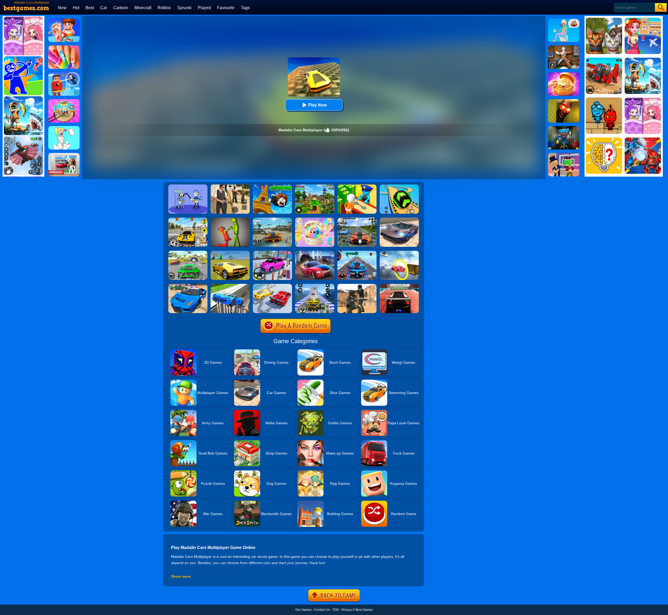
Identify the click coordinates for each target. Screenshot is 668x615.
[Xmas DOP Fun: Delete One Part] (64, 128)
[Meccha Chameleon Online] (563, 47)
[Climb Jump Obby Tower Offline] (272, 186)
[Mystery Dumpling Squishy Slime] (64, 101)
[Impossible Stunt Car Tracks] (399, 252)
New (62, 7)
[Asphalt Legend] (314, 252)
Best (90, 7)
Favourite (226, 7)
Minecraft (142, 7)
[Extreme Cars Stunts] (399, 286)
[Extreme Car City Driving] (187, 252)
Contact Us (322, 610)
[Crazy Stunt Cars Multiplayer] (357, 252)
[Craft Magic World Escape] (314, 186)
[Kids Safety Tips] (64, 20)
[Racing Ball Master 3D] (399, 186)
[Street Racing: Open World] (272, 219)
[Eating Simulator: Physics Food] (563, 20)
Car (103, 7)
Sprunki (184, 7)
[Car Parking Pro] (272, 252)
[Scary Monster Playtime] (563, 128)
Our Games (303, 610)
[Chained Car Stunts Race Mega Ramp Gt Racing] (272, 286)
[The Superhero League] (64, 74)
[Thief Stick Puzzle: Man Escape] (187, 186)
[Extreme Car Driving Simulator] (399, 219)
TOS (335, 610)
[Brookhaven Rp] (64, 155)
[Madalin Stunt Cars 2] (230, 252)
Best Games (364, 610)
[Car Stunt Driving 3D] (230, 286)
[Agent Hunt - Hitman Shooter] (230, 186)
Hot (76, 7)
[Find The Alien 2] (563, 155)
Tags (245, 7)
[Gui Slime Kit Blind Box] (563, 74)
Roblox (164, 7)
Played (204, 7)
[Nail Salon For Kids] (64, 47)
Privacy (346, 610)
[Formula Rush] (314, 286)
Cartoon (120, 7)
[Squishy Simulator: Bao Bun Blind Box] (314, 219)
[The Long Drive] (187, 219)
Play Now (317, 105)
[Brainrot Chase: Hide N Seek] (563, 101)
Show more (181, 576)
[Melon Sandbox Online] (230, 219)
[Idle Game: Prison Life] (357, 186)
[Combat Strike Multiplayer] (357, 286)
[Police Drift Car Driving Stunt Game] (187, 286)
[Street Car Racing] (357, 219)
